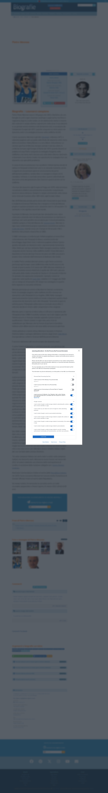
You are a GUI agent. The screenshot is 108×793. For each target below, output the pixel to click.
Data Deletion (46, 442)
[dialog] (54, 396)
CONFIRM (43, 436)
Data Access (54, 442)
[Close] (79, 351)
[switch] (72, 380)
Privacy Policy (62, 442)
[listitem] (54, 376)
